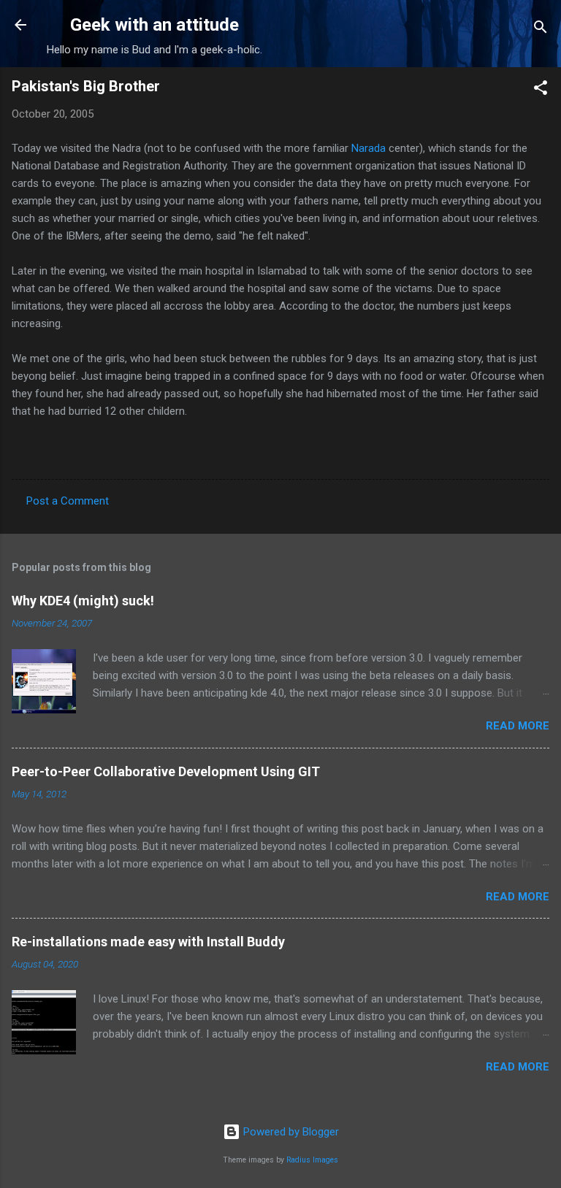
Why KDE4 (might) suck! (83, 600)
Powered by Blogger (289, 1131)
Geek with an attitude (154, 25)
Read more (517, 725)
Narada (368, 148)
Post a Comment (67, 500)
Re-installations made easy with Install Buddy (148, 941)
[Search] (540, 29)
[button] (540, 90)
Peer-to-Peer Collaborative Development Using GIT (166, 771)
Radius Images (312, 1160)
